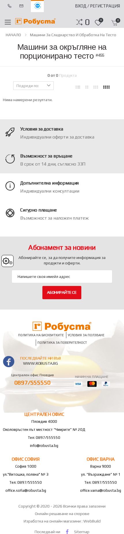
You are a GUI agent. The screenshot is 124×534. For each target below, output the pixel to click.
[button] (87, 22)
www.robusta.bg (40, 363)
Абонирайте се (62, 292)
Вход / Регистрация (97, 5)
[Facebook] (67, 531)
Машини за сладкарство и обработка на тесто (73, 34)
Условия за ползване (86, 335)
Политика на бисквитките (41, 335)
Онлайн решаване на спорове (62, 513)
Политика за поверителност (62, 342)
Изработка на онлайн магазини (53, 521)
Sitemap (81, 532)
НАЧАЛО (13, 34)
